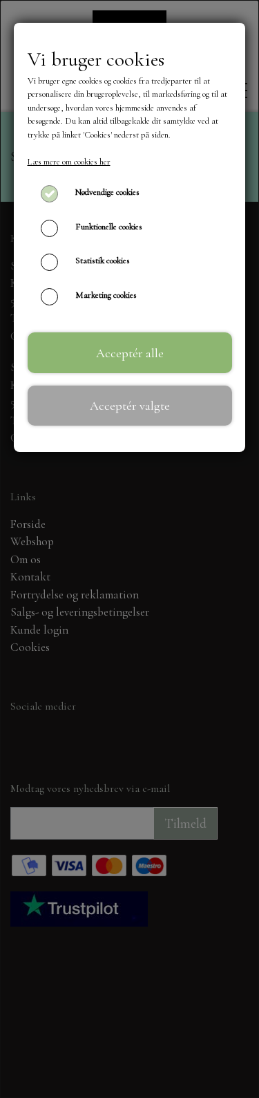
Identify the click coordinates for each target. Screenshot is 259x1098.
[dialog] (129, 549)
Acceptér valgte (130, 405)
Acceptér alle (130, 353)
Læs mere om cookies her (69, 161)
